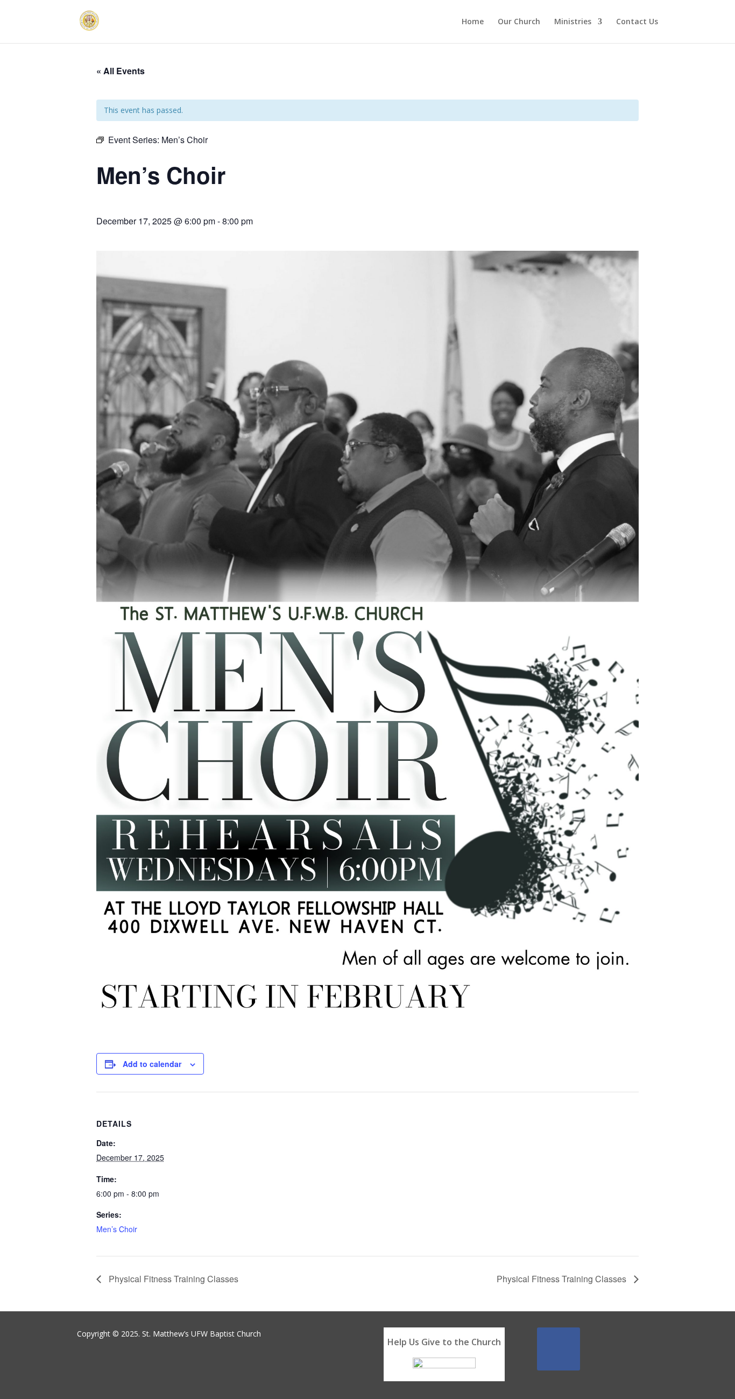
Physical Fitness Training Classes (172, 1279)
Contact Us (637, 22)
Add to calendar (152, 1063)
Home (473, 22)
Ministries (572, 22)
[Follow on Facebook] (558, 1348)
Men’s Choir (116, 1229)
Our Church (519, 22)
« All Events (120, 71)
